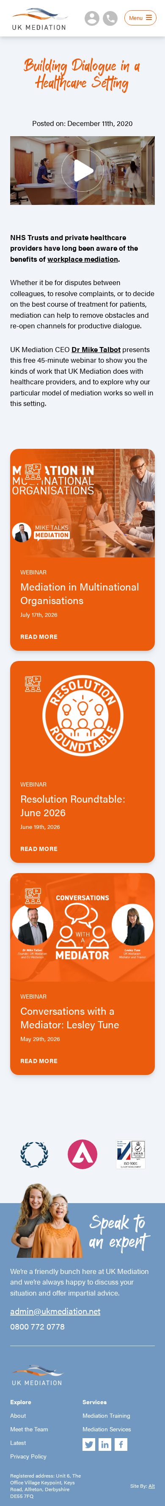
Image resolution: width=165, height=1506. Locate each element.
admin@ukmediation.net (55, 1311)
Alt (151, 1485)
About (18, 1415)
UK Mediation (39, 18)
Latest (18, 1442)
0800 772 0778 (37, 1326)
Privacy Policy (28, 1456)
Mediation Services (106, 1429)
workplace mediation (82, 259)
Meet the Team (29, 1429)
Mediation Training (106, 1415)
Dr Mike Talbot (96, 349)
